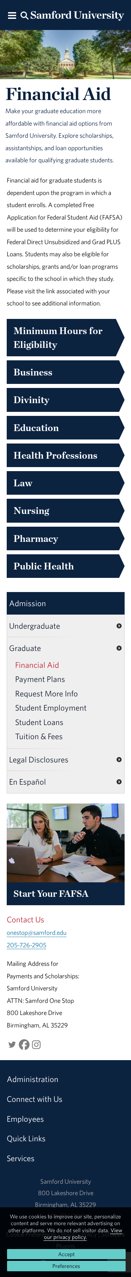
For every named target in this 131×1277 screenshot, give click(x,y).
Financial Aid (37, 665)
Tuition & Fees (39, 736)
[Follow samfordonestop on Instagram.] (36, 1044)
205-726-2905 (26, 945)
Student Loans (39, 722)
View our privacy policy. (83, 1233)
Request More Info (46, 693)
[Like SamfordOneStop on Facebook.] (24, 1044)
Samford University (65, 1181)
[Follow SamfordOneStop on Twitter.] (12, 1044)
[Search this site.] (24, 15)
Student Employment (51, 707)
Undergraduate (34, 626)
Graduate (25, 648)
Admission (27, 603)
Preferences (66, 1266)
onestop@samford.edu (37, 932)
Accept (66, 1254)
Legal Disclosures (39, 759)
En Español (27, 782)
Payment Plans (40, 679)
